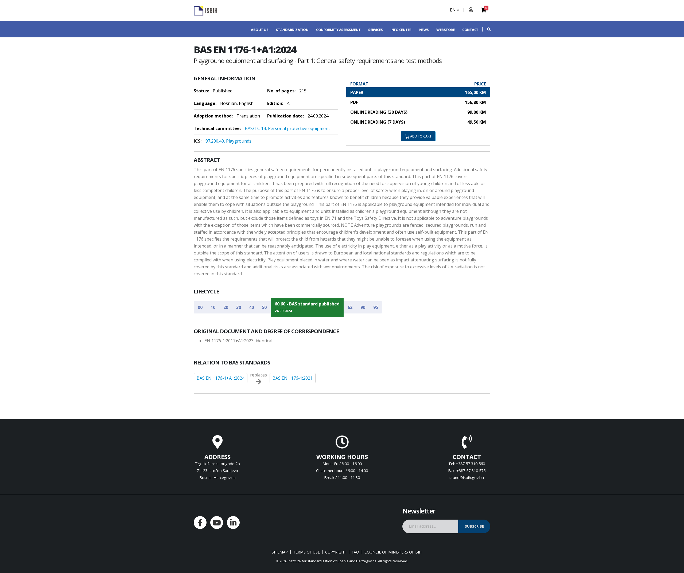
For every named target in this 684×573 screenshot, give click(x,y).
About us (259, 29)
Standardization (292, 29)
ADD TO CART (420, 136)
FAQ (355, 552)
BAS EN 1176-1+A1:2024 (220, 378)
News (424, 29)
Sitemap (280, 552)
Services (375, 29)
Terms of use (306, 552)
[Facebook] (200, 522)
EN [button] (453, 10)
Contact (470, 29)
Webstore (445, 29)
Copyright (335, 552)
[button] (486, 29)
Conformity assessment (338, 29)
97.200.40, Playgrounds (228, 141)
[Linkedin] (233, 522)
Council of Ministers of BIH (393, 552)
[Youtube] (216, 522)
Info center (400, 29)
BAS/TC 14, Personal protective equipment (287, 128)
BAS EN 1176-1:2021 (293, 378)
